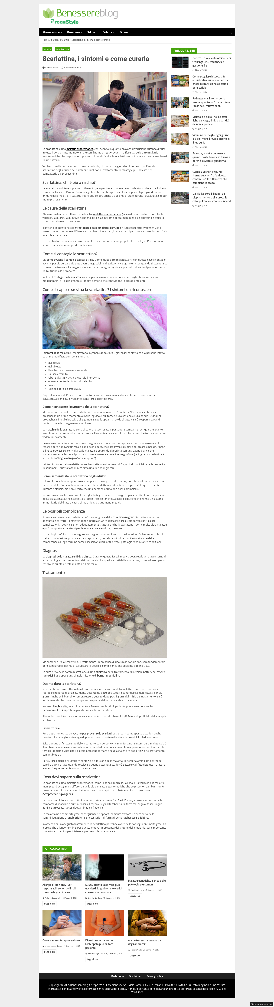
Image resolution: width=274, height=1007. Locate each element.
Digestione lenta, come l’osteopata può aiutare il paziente (100, 944)
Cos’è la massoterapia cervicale (61, 940)
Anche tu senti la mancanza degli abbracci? (144, 942)
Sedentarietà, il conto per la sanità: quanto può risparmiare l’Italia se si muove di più (211, 102)
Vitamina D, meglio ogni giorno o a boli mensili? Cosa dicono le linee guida (211, 138)
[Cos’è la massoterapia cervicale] (62, 923)
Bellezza (107, 32)
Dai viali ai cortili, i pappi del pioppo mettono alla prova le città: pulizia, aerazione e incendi (211, 197)
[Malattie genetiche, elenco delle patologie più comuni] (147, 865)
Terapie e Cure (62, 49)
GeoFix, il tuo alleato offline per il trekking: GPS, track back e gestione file (212, 61)
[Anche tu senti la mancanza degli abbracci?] (147, 923)
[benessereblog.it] (80, 16)
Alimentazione (51, 32)
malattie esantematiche (107, 214)
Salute (91, 32)
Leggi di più (49, 903)
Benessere (73, 32)
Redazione (117, 976)
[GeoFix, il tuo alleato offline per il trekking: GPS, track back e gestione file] (180, 62)
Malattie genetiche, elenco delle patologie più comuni (147, 882)
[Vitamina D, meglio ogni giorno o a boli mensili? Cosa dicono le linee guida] (180, 139)
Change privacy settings (261, 1004)
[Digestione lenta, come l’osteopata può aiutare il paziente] (104, 923)
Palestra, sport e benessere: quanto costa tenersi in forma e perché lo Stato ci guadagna (211, 157)
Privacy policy (155, 976)
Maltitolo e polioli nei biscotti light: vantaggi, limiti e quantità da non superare (210, 120)
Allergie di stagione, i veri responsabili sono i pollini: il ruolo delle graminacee (59, 888)
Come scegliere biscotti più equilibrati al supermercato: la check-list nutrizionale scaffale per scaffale (210, 82)
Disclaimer (135, 976)
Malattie (47, 49)
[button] (230, 32)
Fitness (124, 32)
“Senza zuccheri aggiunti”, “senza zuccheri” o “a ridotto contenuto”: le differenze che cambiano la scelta (209, 177)
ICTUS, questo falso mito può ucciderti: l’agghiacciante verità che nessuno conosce (103, 888)
